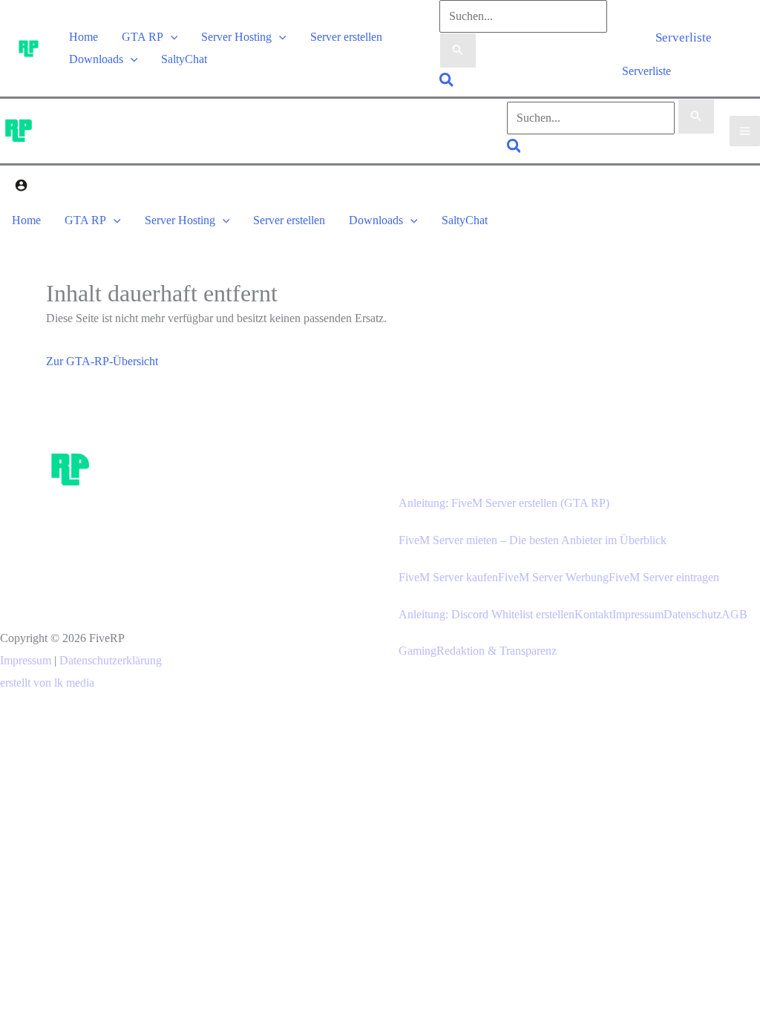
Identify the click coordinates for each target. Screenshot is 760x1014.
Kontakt (593, 614)
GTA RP (142, 36)
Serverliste (646, 71)
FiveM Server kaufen (448, 577)
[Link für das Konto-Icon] (21, 187)
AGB (734, 614)
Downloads (96, 59)
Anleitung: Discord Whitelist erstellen (486, 614)
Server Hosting (236, 36)
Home (83, 36)
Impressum (25, 660)
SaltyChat (184, 59)
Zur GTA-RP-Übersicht (102, 361)
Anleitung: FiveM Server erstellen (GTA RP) (504, 503)
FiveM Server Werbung (553, 577)
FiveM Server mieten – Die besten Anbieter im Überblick (532, 540)
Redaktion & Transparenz (496, 650)
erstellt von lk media (47, 682)
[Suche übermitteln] (457, 50)
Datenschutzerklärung (110, 660)
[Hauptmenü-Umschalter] (745, 131)
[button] (170, 36)
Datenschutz (692, 614)
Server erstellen (346, 36)
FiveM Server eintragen (664, 577)
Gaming (417, 650)
